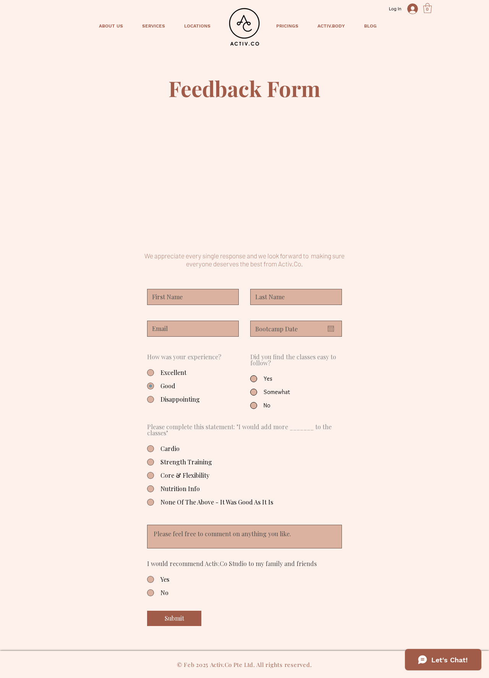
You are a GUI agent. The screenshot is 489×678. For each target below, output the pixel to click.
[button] (427, 8)
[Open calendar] (331, 329)
